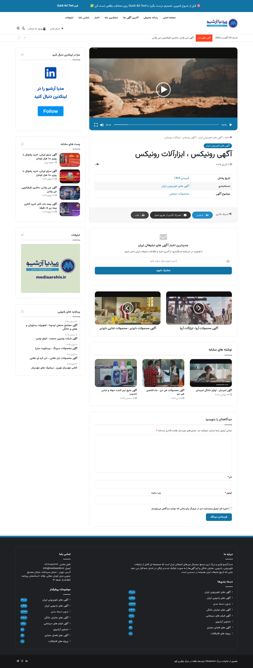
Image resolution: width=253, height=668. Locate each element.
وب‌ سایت (156, 493)
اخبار (96, 18)
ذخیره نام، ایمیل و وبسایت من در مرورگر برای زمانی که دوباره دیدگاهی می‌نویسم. (190, 509)
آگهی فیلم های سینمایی (218, 616)
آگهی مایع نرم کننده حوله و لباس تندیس (119, 392)
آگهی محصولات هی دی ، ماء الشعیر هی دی (165, 392)
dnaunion (211, 661)
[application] (163, 89)
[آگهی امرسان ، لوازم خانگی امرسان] (211, 373)
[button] (163, 89)
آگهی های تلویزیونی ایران (210, 138)
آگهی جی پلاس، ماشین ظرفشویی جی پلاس (173, 38)
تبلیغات (69, 18)
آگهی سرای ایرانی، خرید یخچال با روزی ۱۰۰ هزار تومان (40, 157)
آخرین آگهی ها (130, 18)
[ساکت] (102, 125)
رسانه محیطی (151, 18)
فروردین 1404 (181, 178)
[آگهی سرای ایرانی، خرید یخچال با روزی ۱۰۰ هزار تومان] (70, 160)
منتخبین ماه (111, 18)
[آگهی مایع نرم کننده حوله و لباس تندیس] (116, 373)
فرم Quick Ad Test (67, 6)
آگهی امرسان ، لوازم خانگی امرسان (214, 390)
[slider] (166, 124)
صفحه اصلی (169, 18)
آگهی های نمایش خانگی (219, 610)
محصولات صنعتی (179, 194)
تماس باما (84, 18)
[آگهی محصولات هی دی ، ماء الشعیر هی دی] (163, 373)
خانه (227, 138)
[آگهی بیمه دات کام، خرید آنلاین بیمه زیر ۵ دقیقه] (70, 209)
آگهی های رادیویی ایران (219, 598)
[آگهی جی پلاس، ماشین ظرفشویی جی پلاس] (70, 193)
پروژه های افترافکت (221, 633)
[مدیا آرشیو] (222, 23)
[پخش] (231, 125)
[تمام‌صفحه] (96, 125)
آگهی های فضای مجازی (219, 628)
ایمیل (228, 493)
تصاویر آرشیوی (223, 622)
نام (229, 477)
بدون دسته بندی (222, 604)
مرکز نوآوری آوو (181, 661)
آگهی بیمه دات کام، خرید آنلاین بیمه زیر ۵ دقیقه (40, 206)
